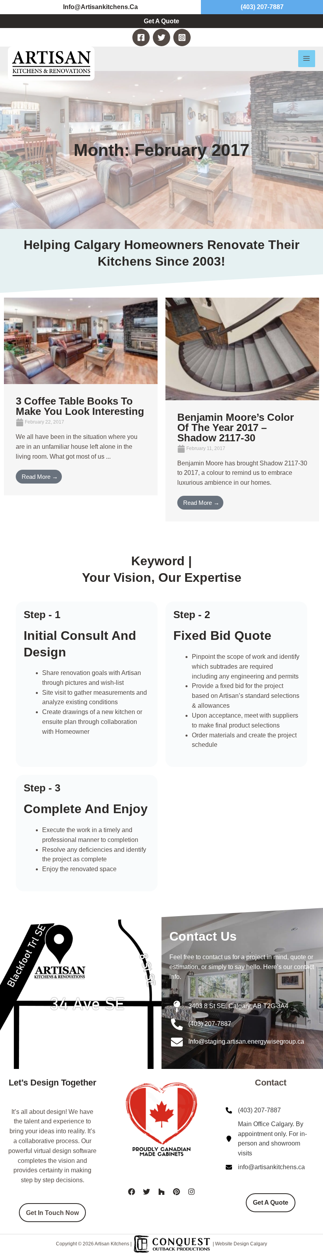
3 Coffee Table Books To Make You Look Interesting (80, 406)
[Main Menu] (306, 58)
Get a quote (270, 1202)
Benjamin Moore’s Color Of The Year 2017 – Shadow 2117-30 (235, 427)
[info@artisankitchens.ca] (265, 1167)
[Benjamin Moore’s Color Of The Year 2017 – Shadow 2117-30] (242, 348)
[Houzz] (161, 1191)
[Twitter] (161, 37)
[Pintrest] (176, 1191)
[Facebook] (141, 37)
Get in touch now (52, 1212)
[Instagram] (182, 37)
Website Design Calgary (241, 1244)
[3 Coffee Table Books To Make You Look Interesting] (81, 340)
